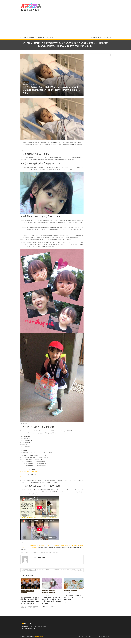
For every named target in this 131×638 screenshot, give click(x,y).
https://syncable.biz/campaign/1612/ (29, 471)
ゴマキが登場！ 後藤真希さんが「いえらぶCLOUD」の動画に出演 (73, 597)
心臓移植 (50, 552)
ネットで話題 (23, 37)
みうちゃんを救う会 (34, 552)
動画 (47, 606)
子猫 (49, 606)
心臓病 (46, 552)
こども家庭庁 (33, 607)
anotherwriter (34, 84)
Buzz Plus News (29, 10)
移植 (57, 552)
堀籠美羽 (43, 552)
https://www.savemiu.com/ (27, 477)
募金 (39, 552)
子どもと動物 (25, 82)
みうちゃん (26, 552)
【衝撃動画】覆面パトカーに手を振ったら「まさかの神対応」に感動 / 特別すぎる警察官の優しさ (36, 570)
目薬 (54, 606)
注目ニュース (41, 37)
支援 (54, 552)
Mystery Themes (39, 636)
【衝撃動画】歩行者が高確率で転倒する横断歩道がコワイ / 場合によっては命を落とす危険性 (68, 570)
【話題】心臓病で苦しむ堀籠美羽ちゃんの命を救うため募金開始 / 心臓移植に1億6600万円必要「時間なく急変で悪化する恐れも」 (52, 90)
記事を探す (107, 37)
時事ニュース (30, 590)
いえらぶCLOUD (71, 602)
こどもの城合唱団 (28, 606)
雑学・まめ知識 (50, 37)
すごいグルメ (32, 37)
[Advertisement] (65, 22)
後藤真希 (77, 602)
